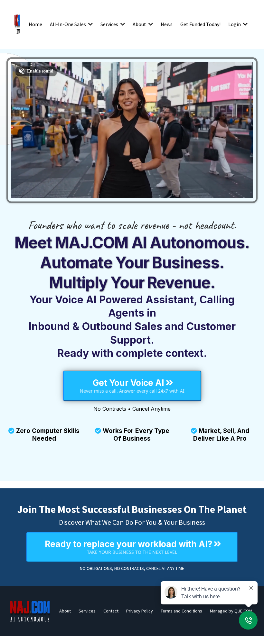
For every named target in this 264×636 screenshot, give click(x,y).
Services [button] (109, 24)
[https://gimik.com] (17, 24)
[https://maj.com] (30, 611)
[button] (90, 24)
